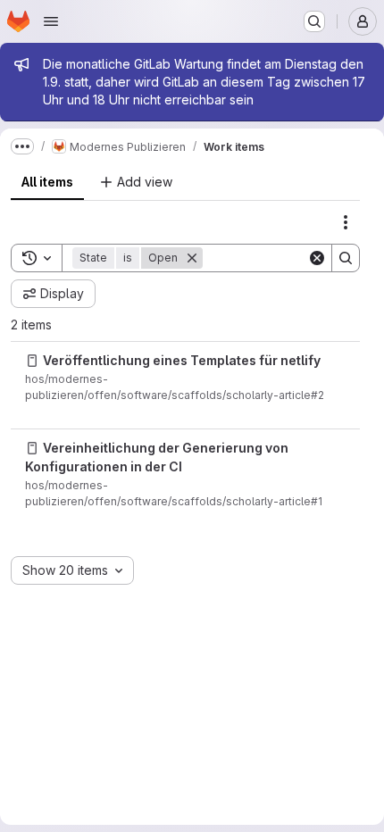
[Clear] (317, 258)
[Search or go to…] (314, 21)
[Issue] (32, 361)
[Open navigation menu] (51, 21)
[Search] (345, 258)
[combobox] (72, 570)
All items (47, 181)
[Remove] (192, 258)
